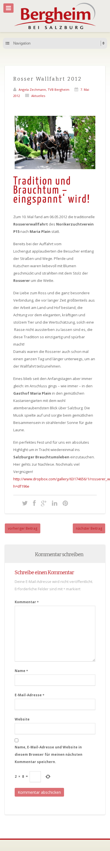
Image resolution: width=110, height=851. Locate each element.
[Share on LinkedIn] (55, 503)
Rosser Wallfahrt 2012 (47, 79)
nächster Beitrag (89, 528)
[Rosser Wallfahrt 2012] (25, 503)
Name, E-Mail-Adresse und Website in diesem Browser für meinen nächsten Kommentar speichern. (48, 754)
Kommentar (27, 602)
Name (21, 670)
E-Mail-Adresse (29, 695)
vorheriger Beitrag (22, 528)
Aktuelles (38, 96)
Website (22, 719)
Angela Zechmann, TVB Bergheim (44, 89)
